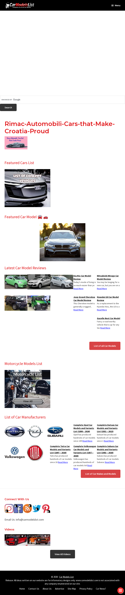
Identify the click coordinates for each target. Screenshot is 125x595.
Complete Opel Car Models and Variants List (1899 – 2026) (83, 428)
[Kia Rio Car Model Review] (38, 276)
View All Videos (62, 554)
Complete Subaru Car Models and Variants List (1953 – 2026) (107, 449)
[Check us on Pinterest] (45, 506)
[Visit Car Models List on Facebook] (18, 506)
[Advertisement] (62, 32)
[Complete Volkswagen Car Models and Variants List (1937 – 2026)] (15, 446)
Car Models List (66, 576)
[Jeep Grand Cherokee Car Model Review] (16, 297)
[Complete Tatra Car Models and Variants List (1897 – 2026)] (35, 446)
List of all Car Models (105, 345)
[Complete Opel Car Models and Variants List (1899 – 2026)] (35, 425)
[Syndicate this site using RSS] (27, 506)
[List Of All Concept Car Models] (27, 170)
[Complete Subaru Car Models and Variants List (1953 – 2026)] (55, 425)
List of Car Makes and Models (100, 473)
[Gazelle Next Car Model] (38, 297)
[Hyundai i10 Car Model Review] (61, 276)
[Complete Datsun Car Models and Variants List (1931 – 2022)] (15, 425)
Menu (117, 5)
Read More (102, 288)
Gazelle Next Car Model (108, 318)
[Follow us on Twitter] (36, 506)
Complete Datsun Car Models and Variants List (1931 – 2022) (107, 428)
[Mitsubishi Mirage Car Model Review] (16, 276)
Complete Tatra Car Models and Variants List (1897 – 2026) (60, 449)
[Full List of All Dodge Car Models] (16, 536)
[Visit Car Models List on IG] (9, 506)
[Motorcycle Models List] (27, 371)
